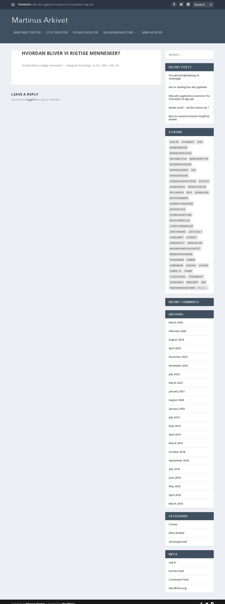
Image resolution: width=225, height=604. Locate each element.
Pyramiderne (177, 259)
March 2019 (176, 443)
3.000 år (174, 141)
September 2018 (179, 460)
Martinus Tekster (27, 32)
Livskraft (191, 237)
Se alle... (202, 287)
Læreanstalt (177, 242)
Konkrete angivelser (181, 203)
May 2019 (174, 426)
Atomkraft (188, 141)
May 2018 (174, 486)
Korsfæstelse (177, 209)
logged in (31, 99)
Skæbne (191, 259)
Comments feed (179, 579)
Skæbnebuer (176, 265)
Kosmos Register (85, 32)
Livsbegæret (176, 237)
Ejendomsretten (199, 158)
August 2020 (176, 400)
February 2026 (177, 331)
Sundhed (191, 265)
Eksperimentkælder (180, 164)
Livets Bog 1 (195, 231)
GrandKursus (177, 186)
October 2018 (177, 452)
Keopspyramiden (179, 198)
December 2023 (178, 356)
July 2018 (174, 469)
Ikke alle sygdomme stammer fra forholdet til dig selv (63, 4)
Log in (172, 562)
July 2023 (174, 374)
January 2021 (177, 391)
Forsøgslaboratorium (183, 181)
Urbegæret (192, 282)
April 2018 (175, 495)
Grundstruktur (197, 186)
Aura (200, 141)
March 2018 (176, 503)
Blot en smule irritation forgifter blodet (189, 118)
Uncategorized (178, 541)
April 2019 (175, 434)
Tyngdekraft (195, 276)
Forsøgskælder (179, 175)
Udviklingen (176, 282)
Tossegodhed (177, 276)
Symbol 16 (175, 271)
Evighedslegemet (179, 170)
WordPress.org (178, 588)
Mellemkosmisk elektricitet (185, 248)
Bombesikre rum (178, 147)
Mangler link (195, 242)
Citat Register (57, 32)
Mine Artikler (152, 32)
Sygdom (203, 265)
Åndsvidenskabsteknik (182, 287)
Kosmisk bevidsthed (181, 214)
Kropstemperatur (180, 220)
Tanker (188, 271)
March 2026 (176, 322)
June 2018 (175, 477)
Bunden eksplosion (180, 153)
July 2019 (174, 417)
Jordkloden (201, 192)
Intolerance (177, 192)
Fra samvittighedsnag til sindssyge (184, 77)
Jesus (189, 192)
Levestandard (178, 231)
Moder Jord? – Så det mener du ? (189, 107)
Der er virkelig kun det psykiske (188, 87)
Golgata (204, 181)
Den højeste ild (178, 158)
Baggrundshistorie (118, 32)
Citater (173, 524)
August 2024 (176, 339)
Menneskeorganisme (181, 254)
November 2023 (178, 365)
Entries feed (176, 571)
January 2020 (177, 408)
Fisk (193, 170)
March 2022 (176, 382)
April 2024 (175, 348)
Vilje (203, 282)
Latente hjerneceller (181, 226)
